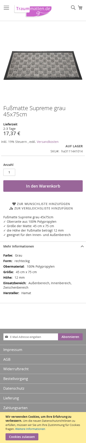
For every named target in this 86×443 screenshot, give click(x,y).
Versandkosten (48, 142)
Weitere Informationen (30, 429)
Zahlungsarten (15, 407)
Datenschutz (13, 388)
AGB (6, 359)
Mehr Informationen (18, 246)
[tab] (43, 246)
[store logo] (32, 10)
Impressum (12, 349)
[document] (44, 427)
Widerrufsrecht (16, 368)
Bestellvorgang (15, 378)
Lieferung (11, 398)
